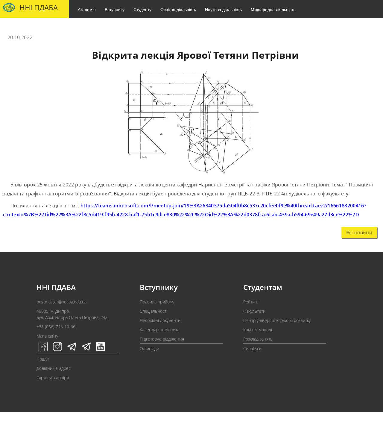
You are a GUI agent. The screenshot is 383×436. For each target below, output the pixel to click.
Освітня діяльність (178, 9)
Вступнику (114, 9)
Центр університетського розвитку (277, 320)
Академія (87, 9)
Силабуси (252, 348)
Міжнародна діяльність (273, 9)
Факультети (254, 311)
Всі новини (359, 232)
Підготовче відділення (162, 339)
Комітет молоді (257, 329)
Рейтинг (251, 302)
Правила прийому (157, 302)
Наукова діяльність (223, 9)
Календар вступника (159, 329)
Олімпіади (149, 348)
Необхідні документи (160, 320)
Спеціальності (153, 311)
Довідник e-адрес (54, 368)
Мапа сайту (47, 336)
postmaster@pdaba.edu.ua (61, 302)
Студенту (142, 9)
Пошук (43, 359)
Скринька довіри (53, 377)
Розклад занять (258, 339)
